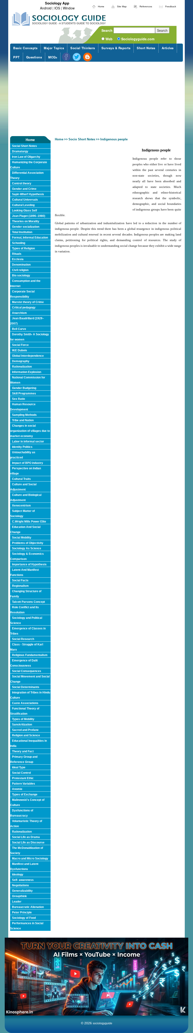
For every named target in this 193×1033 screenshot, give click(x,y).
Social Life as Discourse (28, 842)
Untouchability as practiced (22, 455)
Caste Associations (25, 703)
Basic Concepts (25, 48)
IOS (57, 8)
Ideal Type (18, 767)
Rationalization (22, 366)
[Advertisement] (96, 99)
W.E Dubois (19, 350)
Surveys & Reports (116, 48)
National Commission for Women (27, 380)
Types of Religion (23, 248)
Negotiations (20, 885)
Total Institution (22, 232)
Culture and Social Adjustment (23, 487)
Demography (20, 361)
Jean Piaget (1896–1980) (28, 216)
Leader (16, 901)
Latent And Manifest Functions (24, 572)
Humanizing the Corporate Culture (28, 165)
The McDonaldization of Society (26, 850)
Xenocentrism (21, 505)
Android (46, 8)
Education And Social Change (25, 529)
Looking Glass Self (24, 210)
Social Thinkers (82, 48)
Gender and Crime (24, 188)
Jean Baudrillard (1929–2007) (27, 321)
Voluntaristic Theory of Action (26, 823)
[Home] (94, 6)
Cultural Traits (21, 479)
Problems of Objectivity (27, 543)
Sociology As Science (26, 548)
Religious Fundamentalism (30, 655)
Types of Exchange (24, 794)
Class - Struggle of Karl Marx (26, 647)
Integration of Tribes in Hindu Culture (30, 695)
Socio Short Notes (81, 139)
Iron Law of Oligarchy (26, 156)
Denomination (21, 264)
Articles (168, 48)
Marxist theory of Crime (28, 302)
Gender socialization (25, 226)
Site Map (122, 6)
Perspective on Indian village (25, 471)
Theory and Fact (23, 751)
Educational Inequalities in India (28, 743)
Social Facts (20, 580)
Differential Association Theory (27, 175)
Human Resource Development (23, 407)
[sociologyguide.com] (59, 19)
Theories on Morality (25, 221)
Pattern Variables (23, 783)
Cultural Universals (25, 199)
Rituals (16, 253)
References (146, 6)
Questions (34, 57)
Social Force (20, 345)
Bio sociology (21, 275)
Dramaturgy (20, 151)
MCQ (52, 57)
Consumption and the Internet (25, 283)
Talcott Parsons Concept (28, 602)
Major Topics (54, 48)
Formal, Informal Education (30, 237)
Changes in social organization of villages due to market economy (30, 431)
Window (69, 8)
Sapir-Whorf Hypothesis (28, 194)
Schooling (18, 243)
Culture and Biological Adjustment (25, 497)
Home (101, 6)
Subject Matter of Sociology (22, 513)
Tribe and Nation (23, 420)
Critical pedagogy (24, 307)
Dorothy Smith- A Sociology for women (29, 337)
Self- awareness (23, 880)
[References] (135, 6)
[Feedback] (161, 6)
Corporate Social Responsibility (22, 294)
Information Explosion (26, 372)
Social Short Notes (24, 146)
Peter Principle (22, 912)
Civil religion (20, 270)
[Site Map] (113, 6)
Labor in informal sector (28, 441)
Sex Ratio (18, 399)
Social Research (23, 639)
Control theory (21, 183)
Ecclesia (18, 259)
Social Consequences (26, 671)
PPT (16, 57)
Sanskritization (22, 724)
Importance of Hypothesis (29, 564)
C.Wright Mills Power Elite (29, 521)
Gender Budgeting (24, 388)
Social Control (21, 772)
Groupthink (19, 896)
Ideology (17, 874)
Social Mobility (21, 537)
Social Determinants (25, 687)
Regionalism (20, 585)
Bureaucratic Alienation (28, 907)
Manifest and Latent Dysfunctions (24, 866)
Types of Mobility (23, 719)
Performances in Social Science (26, 926)
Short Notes (146, 48)
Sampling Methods (24, 415)
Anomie (17, 789)
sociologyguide (102, 1023)
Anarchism (19, 313)
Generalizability (22, 890)
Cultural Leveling (23, 205)
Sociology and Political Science (26, 620)
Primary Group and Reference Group (23, 759)
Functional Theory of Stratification (24, 711)
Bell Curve (19, 329)
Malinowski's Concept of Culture (27, 802)
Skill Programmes (24, 393)
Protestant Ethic (23, 778)
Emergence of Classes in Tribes (28, 631)
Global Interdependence (28, 355)
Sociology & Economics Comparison (27, 556)
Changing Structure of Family (25, 594)
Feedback (170, 6)
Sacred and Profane (25, 730)
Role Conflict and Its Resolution (24, 610)
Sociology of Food (24, 918)
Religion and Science (26, 735)
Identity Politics (22, 447)
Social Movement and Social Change (30, 679)
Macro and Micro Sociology (30, 858)
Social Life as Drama (26, 837)
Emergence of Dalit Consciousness (24, 663)
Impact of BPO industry (27, 463)
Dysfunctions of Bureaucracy (21, 813)
